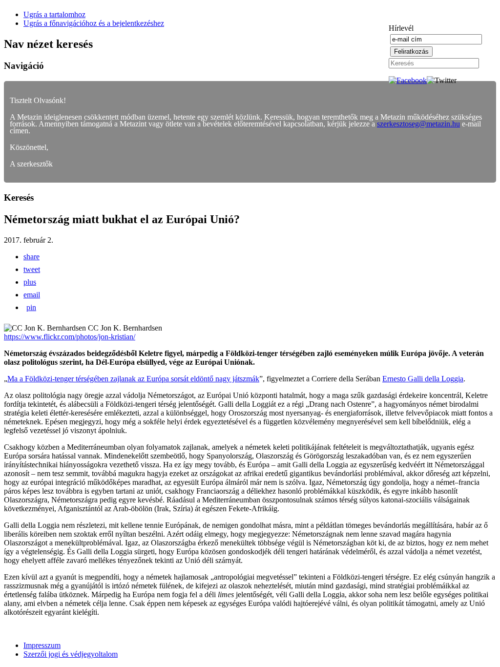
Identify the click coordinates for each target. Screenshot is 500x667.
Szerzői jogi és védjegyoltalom (70, 654)
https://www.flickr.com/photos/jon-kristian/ (69, 337)
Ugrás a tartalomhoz (54, 14)
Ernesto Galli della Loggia (422, 379)
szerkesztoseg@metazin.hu (418, 124)
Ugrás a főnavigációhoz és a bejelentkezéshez (93, 23)
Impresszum (42, 645)
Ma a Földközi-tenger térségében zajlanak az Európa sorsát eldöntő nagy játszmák (133, 379)
